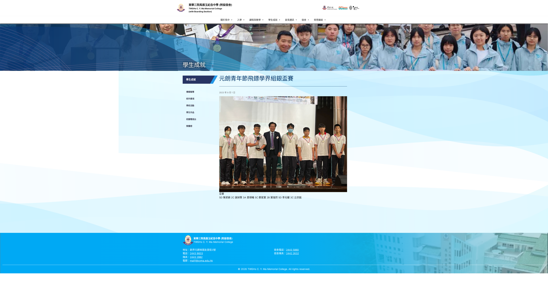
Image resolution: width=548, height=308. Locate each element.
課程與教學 (255, 19)
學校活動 (190, 105)
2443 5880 (292, 249)
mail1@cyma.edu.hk (201, 260)
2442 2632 (292, 253)
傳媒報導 (190, 92)
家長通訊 (289, 19)
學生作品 (190, 112)
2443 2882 (196, 257)
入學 (239, 19)
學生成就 (272, 19)
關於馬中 (225, 19)
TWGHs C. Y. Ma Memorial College (205, 8)
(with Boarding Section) (200, 11)
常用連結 (318, 19)
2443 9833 (196, 253)
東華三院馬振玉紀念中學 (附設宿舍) (210, 5)
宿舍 (304, 19)
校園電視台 (191, 119)
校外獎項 (190, 98)
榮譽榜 (189, 126)
